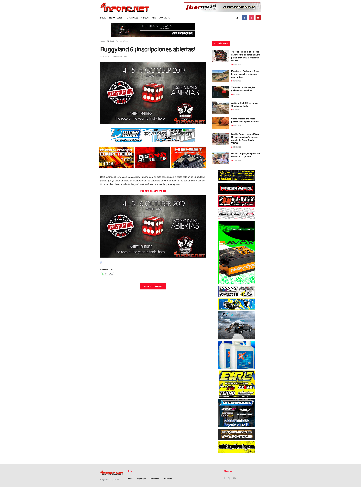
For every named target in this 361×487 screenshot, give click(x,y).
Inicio (103, 17)
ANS (154, 17)
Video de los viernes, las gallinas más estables (243, 89)
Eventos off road (122, 41)
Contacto (164, 17)
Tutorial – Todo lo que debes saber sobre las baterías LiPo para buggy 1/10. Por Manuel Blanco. (245, 56)
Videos (145, 17)
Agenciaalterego (108, 479)
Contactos (167, 478)
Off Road (110, 41)
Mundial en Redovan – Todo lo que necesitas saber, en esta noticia (245, 74)
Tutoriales (132, 17)
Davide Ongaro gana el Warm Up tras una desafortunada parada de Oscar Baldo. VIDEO (245, 139)
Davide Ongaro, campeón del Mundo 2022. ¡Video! (245, 155)
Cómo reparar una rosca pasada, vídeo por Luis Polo (245, 120)
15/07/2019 (104, 56)
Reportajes (115, 17)
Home (102, 41)
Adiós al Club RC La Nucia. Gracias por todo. (244, 104)
